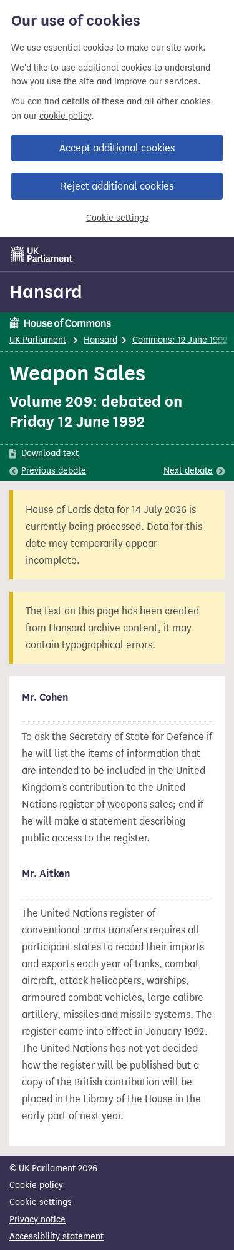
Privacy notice (37, 1219)
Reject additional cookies (117, 186)
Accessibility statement (56, 1236)
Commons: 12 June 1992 (179, 340)
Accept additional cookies (117, 148)
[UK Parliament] (41, 254)
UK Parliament (37, 340)
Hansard (45, 291)
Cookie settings (117, 218)
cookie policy (65, 116)
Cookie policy (36, 1185)
